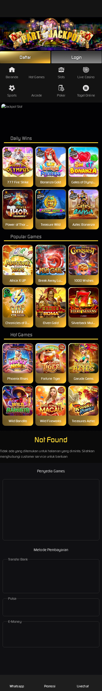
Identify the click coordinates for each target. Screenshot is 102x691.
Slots (61, 77)
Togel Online (86, 95)
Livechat (83, 686)
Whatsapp (17, 686)
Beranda (12, 77)
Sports (11, 95)
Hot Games (36, 77)
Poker (61, 95)
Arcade (36, 95)
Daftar (25, 57)
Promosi (49, 686)
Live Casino (85, 77)
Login (76, 57)
